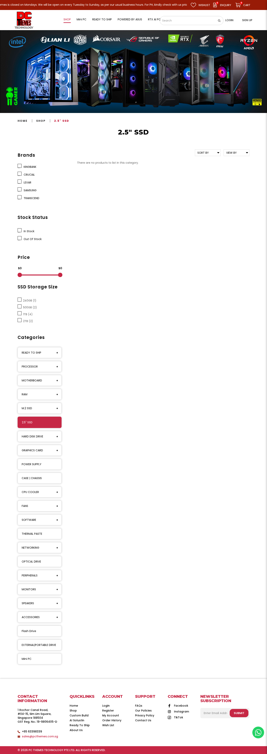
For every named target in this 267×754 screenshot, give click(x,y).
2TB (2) (27, 321)
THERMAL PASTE (32, 534)
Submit (239, 713)
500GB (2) (29, 307)
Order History (111, 720)
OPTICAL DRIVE (31, 561)
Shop (41, 121)
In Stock (28, 231)
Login (229, 20)
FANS (25, 506)
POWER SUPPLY (31, 464)
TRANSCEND (30, 198)
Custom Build (79, 715)
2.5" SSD (61, 121)
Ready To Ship (80, 725)
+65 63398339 (32, 731)
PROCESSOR (30, 366)
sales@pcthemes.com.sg (40, 736)
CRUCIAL (28, 175)
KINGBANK (29, 167)
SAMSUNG (29, 190)
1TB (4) (27, 314)
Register (108, 710)
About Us (76, 730)
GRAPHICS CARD (32, 450)
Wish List (108, 725)
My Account (110, 715)
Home (23, 121)
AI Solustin (77, 720)
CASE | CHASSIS (32, 478)
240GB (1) (29, 301)
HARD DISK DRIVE (32, 436)
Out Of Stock (32, 239)
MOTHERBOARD (32, 380)
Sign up (247, 20)
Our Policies (143, 710)
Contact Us (143, 720)
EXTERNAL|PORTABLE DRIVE (39, 645)
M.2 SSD (27, 408)
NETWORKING (30, 548)
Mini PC (26, 659)
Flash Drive (29, 631)
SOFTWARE (29, 520)
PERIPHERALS (30, 575)
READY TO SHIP (31, 353)
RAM (24, 394)
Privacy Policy (144, 715)
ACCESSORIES (31, 617)
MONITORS (29, 589)
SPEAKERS (28, 603)
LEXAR (26, 182)
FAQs (138, 706)
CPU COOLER (30, 492)
